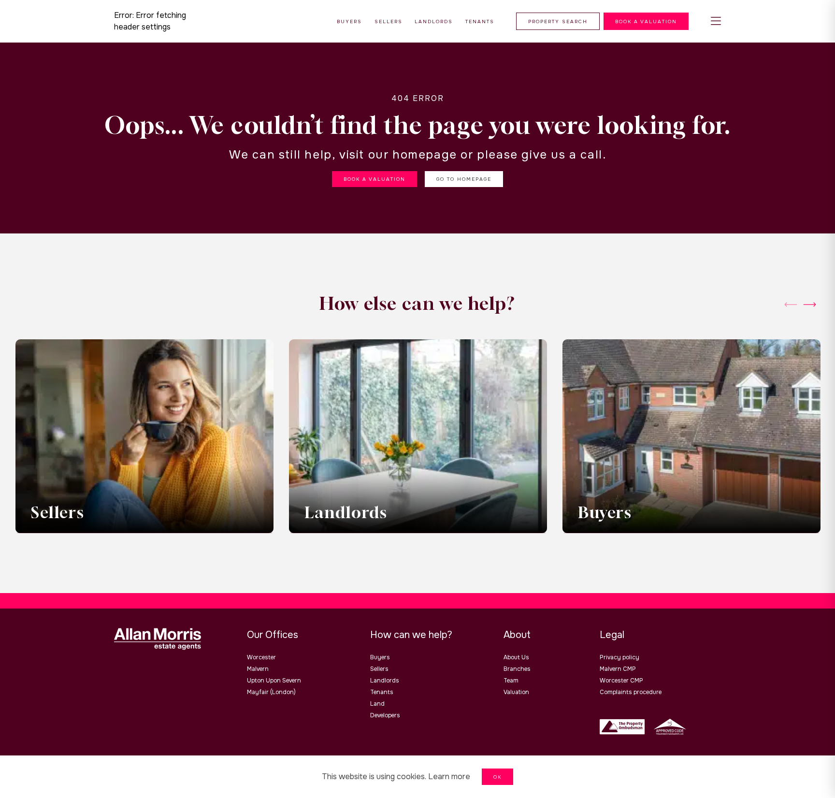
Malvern (258, 669)
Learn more (449, 776)
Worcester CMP (621, 680)
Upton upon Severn (274, 680)
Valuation (516, 692)
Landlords (384, 680)
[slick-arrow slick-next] (790, 304)
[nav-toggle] (716, 21)
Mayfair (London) (271, 692)
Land (377, 704)
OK (497, 777)
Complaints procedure (631, 692)
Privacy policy (619, 657)
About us (516, 657)
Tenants (381, 692)
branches (517, 669)
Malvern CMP (618, 669)
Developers (385, 715)
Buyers (380, 657)
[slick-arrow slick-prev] (810, 304)
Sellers (379, 669)
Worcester (261, 657)
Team (511, 680)
